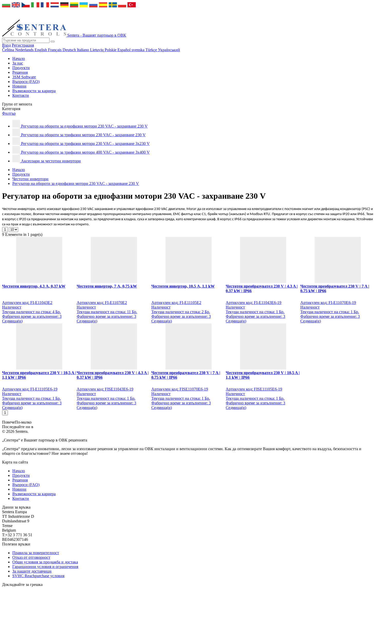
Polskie (111, 50)
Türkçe (151, 50)
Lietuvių (97, 50)
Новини (19, 86)
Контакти (20, 95)
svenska (138, 50)
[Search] (53, 41)
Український (169, 50)
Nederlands (25, 50)
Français (55, 50)
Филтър (9, 113)
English (41, 50)
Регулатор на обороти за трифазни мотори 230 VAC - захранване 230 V (83, 135)
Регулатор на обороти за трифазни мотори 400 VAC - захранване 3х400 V (85, 152)
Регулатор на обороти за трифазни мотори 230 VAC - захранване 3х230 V (85, 143)
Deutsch (70, 50)
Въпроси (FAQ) (25, 81)
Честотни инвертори (30, 179)
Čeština (8, 50)
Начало (18, 58)
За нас (17, 63)
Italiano (83, 50)
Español (124, 50)
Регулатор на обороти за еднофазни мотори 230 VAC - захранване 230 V (84, 126)
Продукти (21, 68)
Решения (20, 72)
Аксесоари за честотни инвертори (51, 161)
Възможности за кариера (34, 91)
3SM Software (24, 77)
